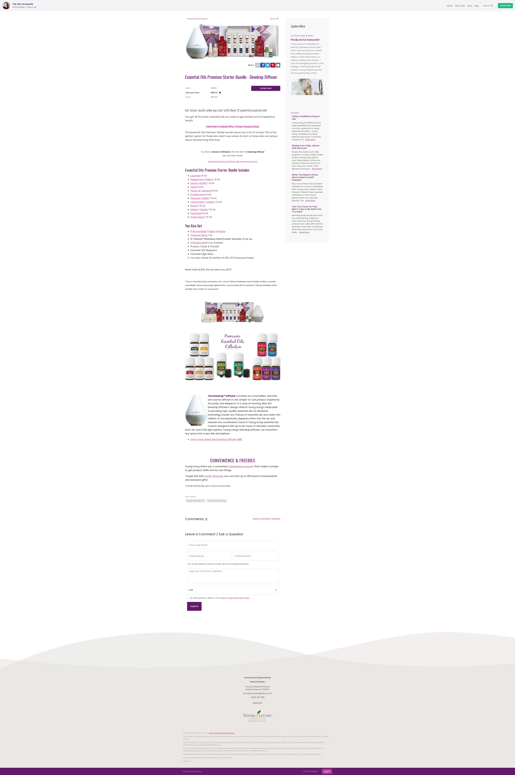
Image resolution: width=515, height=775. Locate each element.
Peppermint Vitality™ (202, 179)
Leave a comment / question (266, 518)
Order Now (265, 88)
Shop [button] (469, 5)
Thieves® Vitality (199, 198)
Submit (194, 606)
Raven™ (194, 205)
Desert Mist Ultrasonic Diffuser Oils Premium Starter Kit (233, 161)
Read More (310, 139)
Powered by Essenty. (192, 771)
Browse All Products (198, 18)
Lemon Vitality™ (199, 183)
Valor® (194, 187)
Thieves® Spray (199, 235)
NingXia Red (199, 242)
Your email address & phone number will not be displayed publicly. (218, 564)
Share (272, 18)
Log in (327, 771)
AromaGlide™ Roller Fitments (209, 231)
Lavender (195, 175)
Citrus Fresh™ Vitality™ (203, 202)
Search (487, 5)
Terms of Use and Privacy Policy (235, 598)
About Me (31, 7)
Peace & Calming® (201, 190)
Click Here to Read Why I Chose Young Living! (232, 126)
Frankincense (198, 194)
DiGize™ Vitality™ (200, 209)
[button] (293, 87)
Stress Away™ (198, 217)
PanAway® (196, 213)
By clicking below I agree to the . (220, 598)
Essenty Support (310, 771)
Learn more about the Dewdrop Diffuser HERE (216, 439)
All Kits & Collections (217, 500)
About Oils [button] (460, 5)
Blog (477, 5)
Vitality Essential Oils (195, 500)
